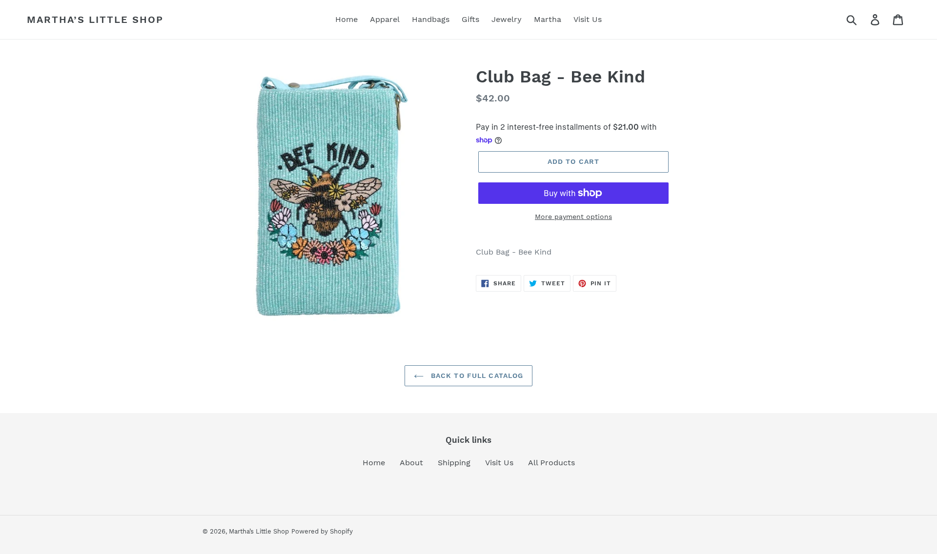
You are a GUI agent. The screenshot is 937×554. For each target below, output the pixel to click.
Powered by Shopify (322, 531)
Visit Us (499, 462)
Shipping (454, 462)
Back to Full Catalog (476, 375)
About (411, 462)
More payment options (573, 216)
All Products (551, 462)
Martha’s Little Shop (95, 19)
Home (374, 462)
